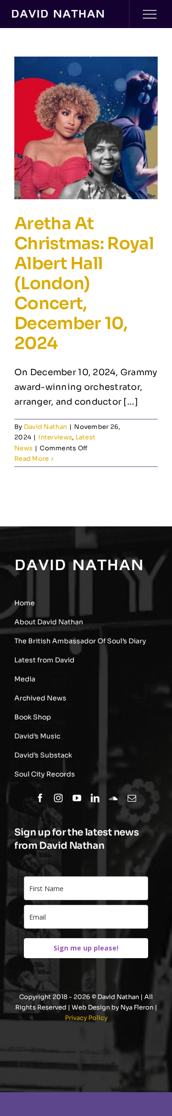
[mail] (132, 798)
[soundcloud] (113, 798)
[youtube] (77, 798)
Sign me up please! (86, 947)
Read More (31, 459)
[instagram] (58, 798)
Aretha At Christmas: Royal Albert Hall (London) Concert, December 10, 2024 (84, 283)
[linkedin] (95, 798)
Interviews (55, 437)
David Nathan (45, 427)
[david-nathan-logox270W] (58, 14)
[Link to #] (149, 14)
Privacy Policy (86, 1018)
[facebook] (40, 798)
